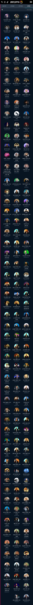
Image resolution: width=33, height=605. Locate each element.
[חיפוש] (2, 9)
